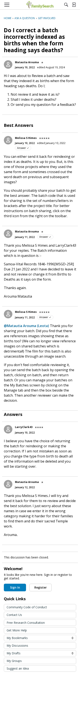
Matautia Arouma (27, 62)
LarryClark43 (23, 427)
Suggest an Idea (18, 668)
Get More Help (17, 630)
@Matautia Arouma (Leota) (26, 325)
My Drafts (40, 653)
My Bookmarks (40, 638)
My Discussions (17, 645)
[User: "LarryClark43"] (8, 429)
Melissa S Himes (26, 138)
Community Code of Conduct (27, 607)
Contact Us (14, 615)
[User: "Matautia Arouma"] (8, 64)
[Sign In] (74, 4)
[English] (40, 4)
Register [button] (40, 587)
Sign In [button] (15, 587)
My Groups (14, 661)
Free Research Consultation (26, 623)
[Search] (66, 4)
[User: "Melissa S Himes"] (8, 140)
